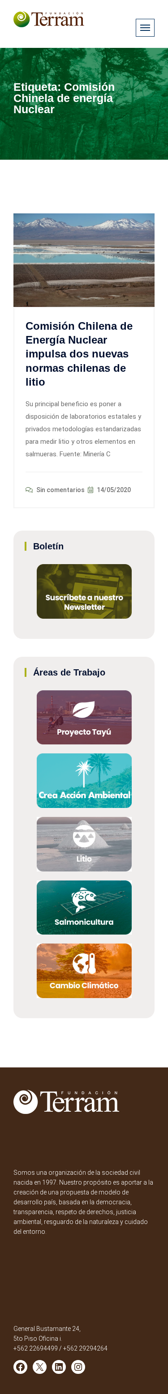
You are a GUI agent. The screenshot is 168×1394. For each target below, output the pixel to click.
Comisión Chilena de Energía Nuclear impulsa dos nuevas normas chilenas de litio (79, 354)
